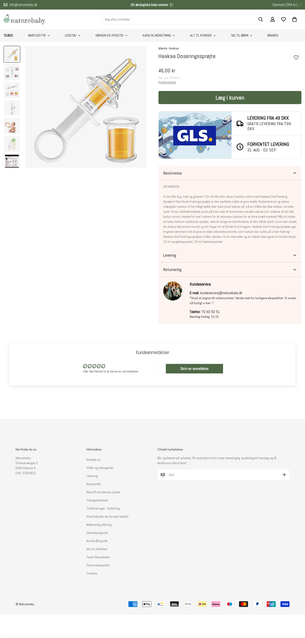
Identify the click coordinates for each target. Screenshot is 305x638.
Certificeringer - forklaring (103, 508)
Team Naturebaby (98, 557)
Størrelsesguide (97, 533)
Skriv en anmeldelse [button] (194, 368)
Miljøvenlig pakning (99, 524)
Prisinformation (167, 82)
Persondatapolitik (98, 565)
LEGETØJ (70, 35)
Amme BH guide (96, 541)
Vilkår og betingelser (99, 468)
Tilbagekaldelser (97, 500)
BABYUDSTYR (37, 35)
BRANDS (272, 35)
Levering (92, 476)
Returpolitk (93, 484)
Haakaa (174, 48)
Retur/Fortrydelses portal (103, 492)
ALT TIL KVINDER (201, 35)
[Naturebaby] (24, 19)
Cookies (91, 573)
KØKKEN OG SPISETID (109, 35)
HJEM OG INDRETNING (156, 35)
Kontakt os (93, 459)
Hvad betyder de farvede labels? (107, 516)
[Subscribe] (284, 474)
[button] (294, 19)
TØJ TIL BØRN (239, 35)
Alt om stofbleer (96, 549)
